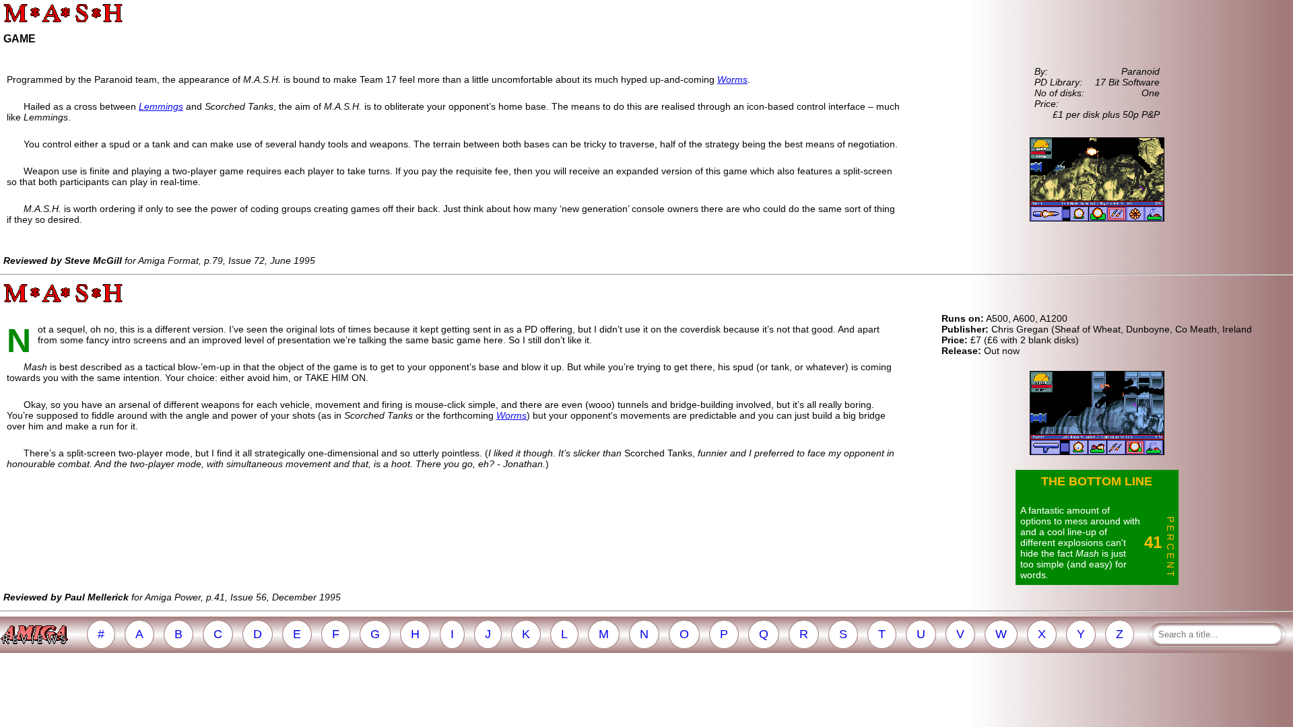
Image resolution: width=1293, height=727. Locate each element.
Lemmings (161, 106)
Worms (732, 79)
